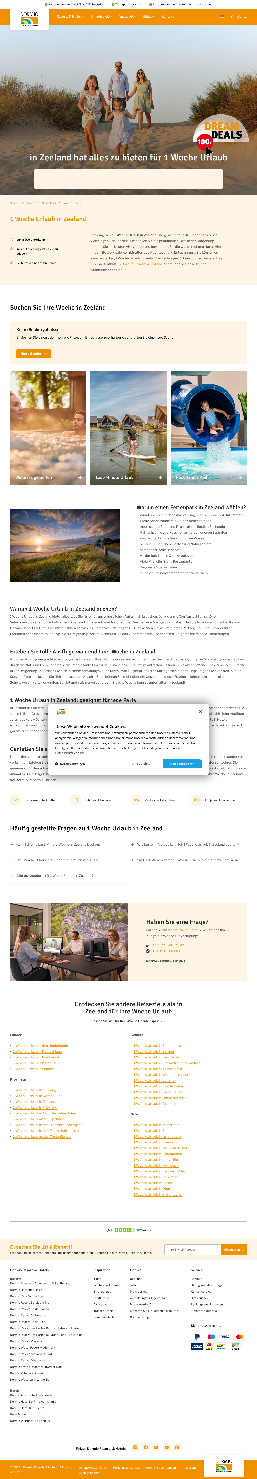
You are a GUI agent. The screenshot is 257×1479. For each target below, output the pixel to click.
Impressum (188, 1467)
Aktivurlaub (102, 1304)
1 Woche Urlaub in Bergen (154, 1051)
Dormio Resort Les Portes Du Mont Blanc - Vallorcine (46, 1334)
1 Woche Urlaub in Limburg (34, 1090)
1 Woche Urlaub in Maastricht (157, 1125)
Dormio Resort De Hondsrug (29, 1315)
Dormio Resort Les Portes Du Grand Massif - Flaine (45, 1328)
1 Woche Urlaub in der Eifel (155, 1080)
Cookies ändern (89, 1472)
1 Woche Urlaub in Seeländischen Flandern (167, 1063)
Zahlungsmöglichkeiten (207, 1304)
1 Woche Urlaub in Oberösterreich (160, 1098)
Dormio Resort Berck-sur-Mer (30, 1302)
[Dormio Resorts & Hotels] (29, 19)
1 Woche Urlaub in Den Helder (157, 1057)
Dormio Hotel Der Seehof (27, 1408)
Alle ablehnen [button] (142, 763)
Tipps (97, 1278)
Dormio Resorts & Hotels (141, 264)
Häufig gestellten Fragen (207, 1285)
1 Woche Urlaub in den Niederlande (40, 1046)
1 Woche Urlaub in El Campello (158, 1194)
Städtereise (102, 1298)
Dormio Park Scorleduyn (27, 1296)
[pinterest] (177, 1447)
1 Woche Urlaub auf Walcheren (158, 1069)
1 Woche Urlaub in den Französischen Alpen (47, 1125)
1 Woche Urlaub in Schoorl (154, 1131)
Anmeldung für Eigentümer (148, 1298)
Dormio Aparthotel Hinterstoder (31, 1395)
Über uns (136, 1278)
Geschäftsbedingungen (160, 1467)
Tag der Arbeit (103, 1310)
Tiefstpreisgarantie (204, 1310)
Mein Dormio (139, 1291)
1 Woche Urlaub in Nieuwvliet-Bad (160, 1148)
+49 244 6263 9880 (169, 945)
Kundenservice (201, 1291)
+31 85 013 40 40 (166, 951)
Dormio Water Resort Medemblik (32, 1347)
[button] (70, 764)
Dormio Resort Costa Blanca (29, 1309)
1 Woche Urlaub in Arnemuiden (158, 1154)
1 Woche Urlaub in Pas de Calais (159, 1086)
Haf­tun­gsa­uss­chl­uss (126, 1467)
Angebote (126, 16)
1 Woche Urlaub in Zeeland (34, 1102)
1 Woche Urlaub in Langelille (156, 1160)
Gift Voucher (199, 1298)
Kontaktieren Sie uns (166, 961)
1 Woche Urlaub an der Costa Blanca (42, 1136)
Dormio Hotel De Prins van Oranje (33, 1401)
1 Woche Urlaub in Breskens (155, 1142)
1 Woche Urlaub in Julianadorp (157, 1136)
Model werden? (140, 1304)
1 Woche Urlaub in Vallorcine (156, 1177)
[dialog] (128, 739)
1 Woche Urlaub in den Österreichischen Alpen (49, 1131)
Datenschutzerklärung (93, 1467)
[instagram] (135, 1447)
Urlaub (148, 16)
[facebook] (146, 1447)
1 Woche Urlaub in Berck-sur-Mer (159, 1171)
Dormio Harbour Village (26, 1289)
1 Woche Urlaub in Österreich (36, 1063)
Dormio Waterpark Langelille (29, 1379)
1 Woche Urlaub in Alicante (155, 1104)
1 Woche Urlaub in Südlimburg (157, 1046)
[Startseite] (232, 17)
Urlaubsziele (100, 16)
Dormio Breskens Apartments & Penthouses (40, 1283)
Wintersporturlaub (106, 1285)
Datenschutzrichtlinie (69, 753)
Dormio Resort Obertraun (27, 1360)
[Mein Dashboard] (239, 17)
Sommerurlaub (104, 1317)
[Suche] (245, 17)
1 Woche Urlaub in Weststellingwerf (162, 1075)
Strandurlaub (102, 1291)
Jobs (133, 1285)
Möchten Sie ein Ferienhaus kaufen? (155, 1310)
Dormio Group (139, 1317)
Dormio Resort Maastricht (28, 1341)
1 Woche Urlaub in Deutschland (37, 1051)
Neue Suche (30, 354)
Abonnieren (232, 1249)
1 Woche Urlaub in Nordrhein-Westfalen (44, 1113)
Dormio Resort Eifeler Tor (27, 1321)
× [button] (200, 711)
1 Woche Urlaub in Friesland (35, 1107)
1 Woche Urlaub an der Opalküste (39, 1119)
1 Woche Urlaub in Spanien (34, 1069)
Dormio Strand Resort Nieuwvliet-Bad (36, 1366)
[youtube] (167, 1447)
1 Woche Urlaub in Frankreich (36, 1057)
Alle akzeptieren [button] (182, 764)
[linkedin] (156, 1447)
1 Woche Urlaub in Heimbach (156, 1165)
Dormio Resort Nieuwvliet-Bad (31, 1354)
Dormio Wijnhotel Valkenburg (30, 1420)
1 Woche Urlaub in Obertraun (156, 1189)
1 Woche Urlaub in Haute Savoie (159, 1092)
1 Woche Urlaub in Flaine (153, 1183)
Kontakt (168, 16)
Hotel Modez (19, 1414)
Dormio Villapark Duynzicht (28, 1373)
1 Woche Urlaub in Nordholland (37, 1096)
